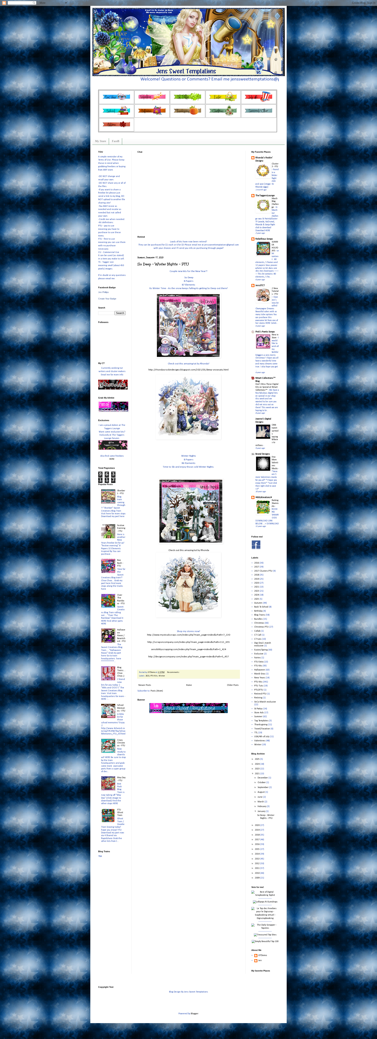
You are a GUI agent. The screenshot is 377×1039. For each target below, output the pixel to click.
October (262, 782)
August (261, 792)
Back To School (261, 607)
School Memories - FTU (121, 708)
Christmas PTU (261, 627)
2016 (256, 563)
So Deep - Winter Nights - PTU (163, 264)
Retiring (258, 698)
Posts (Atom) (157, 691)
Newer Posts (144, 685)
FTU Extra (259, 662)
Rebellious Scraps (264, 239)
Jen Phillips (103, 292)
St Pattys (258, 709)
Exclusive (258, 654)
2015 (257, 849)
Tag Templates (261, 721)
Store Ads (259, 713)
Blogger (194, 1014)
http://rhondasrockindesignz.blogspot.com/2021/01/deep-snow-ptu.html (188, 370)
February (262, 806)
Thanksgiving (260, 724)
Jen (260, 960)
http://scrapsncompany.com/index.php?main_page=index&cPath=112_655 (188, 642)
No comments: (173, 672)
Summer (258, 716)
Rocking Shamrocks (275, 503)
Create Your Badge (107, 298)
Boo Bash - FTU (120, 563)
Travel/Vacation (262, 729)
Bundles (258, 619)
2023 (256, 591)
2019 (256, 579)
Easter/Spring (261, 650)
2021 (147, 676)
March (261, 802)
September (263, 787)
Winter (162, 676)
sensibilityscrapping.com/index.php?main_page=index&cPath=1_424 (188, 649)
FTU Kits (258, 666)
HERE (111, 459)
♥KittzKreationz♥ (263, 497)
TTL (256, 733)
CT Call (257, 635)
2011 (257, 868)
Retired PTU (260, 694)
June (260, 797)
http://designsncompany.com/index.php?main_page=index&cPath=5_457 (188, 656)
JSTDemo (262, 955)
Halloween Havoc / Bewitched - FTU (121, 635)
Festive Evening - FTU (121, 528)
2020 (256, 583)
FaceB (115, 141)
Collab (257, 631)
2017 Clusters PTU (263, 571)
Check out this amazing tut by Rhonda (188, 550)
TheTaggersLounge (265, 195)
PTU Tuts (258, 686)
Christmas (259, 623)
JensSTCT (260, 285)
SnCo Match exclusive (265, 702)
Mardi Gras (259, 674)
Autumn (258, 603)
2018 (256, 575)
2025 (256, 599)
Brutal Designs (262, 454)
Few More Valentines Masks (275, 463)
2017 (256, 567)
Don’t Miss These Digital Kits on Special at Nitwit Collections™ (266, 387)
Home (189, 685)
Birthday (258, 611)
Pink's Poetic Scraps (265, 332)
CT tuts (257, 639)
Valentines (259, 741)
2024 (256, 595)
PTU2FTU (258, 690)
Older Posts (233, 685)
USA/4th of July (261, 736)
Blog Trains (259, 615)
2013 (257, 859)
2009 (257, 878)
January (262, 811)
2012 (257, 863)
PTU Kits (154, 676)
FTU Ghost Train (120, 813)
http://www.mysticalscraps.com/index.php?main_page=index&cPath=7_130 (188, 635)
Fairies (257, 658)
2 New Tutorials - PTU (275, 291)
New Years (259, 678)
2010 (257, 873)
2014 (257, 854)
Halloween (259, 670)
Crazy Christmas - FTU (121, 743)
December (263, 778)
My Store (100, 141)
